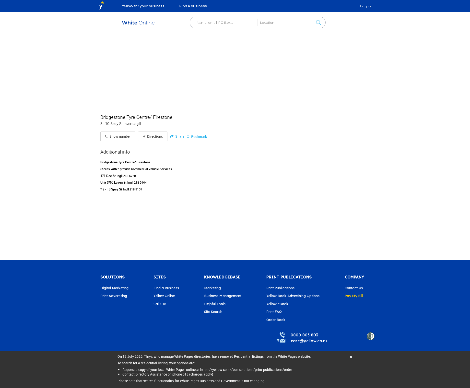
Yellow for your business (143, 6)
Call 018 (159, 304)
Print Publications (280, 288)
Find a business (193, 6)
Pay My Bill (354, 296)
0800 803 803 (304, 335)
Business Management (222, 296)
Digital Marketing (114, 288)
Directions (154, 136)
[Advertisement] (235, 71)
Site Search (213, 312)
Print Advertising (113, 296)
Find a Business (166, 288)
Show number (120, 136)
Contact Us (354, 288)
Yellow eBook (277, 304)
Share (179, 136)
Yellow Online (164, 296)
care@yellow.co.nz (309, 340)
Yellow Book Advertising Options (292, 296)
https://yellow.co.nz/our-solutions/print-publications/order (246, 369)
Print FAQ (274, 312)
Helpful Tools (214, 304)
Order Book (275, 320)
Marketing (212, 288)
